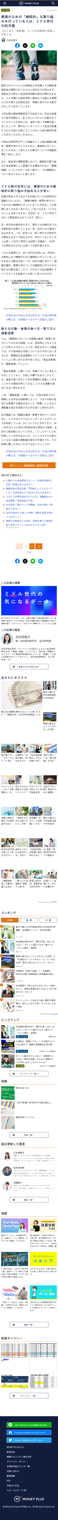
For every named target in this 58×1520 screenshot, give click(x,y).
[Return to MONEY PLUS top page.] (29, 3)
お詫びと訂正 (13, 1485)
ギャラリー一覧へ (29, 1395)
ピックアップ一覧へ (29, 1073)
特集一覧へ (29, 1135)
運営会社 (11, 1451)
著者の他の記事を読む (29, 666)
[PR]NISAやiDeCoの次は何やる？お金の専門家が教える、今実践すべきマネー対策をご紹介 (31, 317)
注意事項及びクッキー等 (18, 1466)
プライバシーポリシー (17, 1461)
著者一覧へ (29, 1199)
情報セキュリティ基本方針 (19, 1456)
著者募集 (11, 1475)
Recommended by (44, 902)
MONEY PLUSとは (15, 1447)
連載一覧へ (29, 1324)
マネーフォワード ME (17, 1490)
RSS (9, 1480)
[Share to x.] (25, 45)
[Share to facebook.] (17, 45)
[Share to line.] (32, 45)
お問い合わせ (13, 1471)
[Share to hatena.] (40, 45)
